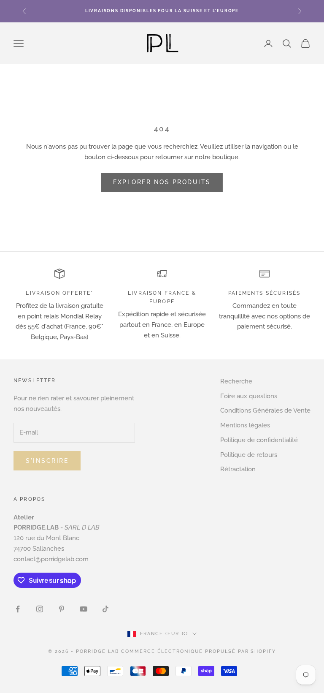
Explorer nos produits (162, 182)
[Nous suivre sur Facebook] (18, 609)
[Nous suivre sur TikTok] (105, 609)
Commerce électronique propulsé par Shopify (198, 651)
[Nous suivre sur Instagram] (39, 609)
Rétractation (238, 469)
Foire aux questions (248, 396)
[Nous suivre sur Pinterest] (61, 609)
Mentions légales (245, 425)
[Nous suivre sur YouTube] (83, 609)
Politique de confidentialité (259, 440)
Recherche (236, 381)
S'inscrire (47, 460)
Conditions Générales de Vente (265, 410)
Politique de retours (248, 455)
